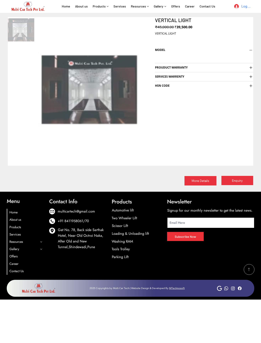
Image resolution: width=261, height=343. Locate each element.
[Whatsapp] (226, 288)
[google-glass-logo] (219, 288)
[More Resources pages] (148, 6)
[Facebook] (239, 288)
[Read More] (249, 269)
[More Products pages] (107, 6)
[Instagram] (232, 288)
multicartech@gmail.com (76, 211)
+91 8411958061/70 (73, 220)
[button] (200, 180)
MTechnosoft (177, 288)
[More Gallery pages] (165, 6)
